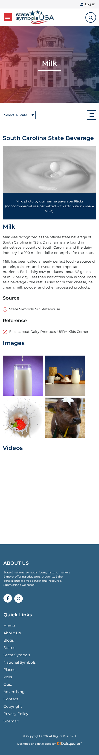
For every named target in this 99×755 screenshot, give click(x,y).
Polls (7, 677)
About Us (12, 633)
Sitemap (11, 721)
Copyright (12, 706)
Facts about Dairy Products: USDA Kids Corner (48, 331)
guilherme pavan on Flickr (61, 201)
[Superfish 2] (91, 115)
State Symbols (16, 655)
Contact (10, 699)
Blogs (8, 640)
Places (9, 670)
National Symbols (19, 662)
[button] (49, 169)
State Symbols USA (34, 17)
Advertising (14, 692)
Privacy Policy (15, 714)
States (9, 648)
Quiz (7, 684)
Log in (90, 4)
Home (9, 625)
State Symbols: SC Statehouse (34, 309)
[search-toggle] (90, 17)
